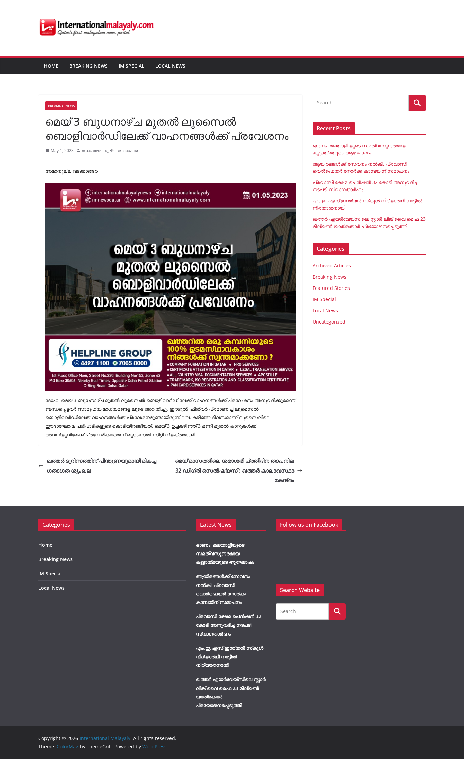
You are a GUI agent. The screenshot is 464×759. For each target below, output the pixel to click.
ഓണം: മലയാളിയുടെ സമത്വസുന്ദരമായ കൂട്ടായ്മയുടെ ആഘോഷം (225, 553)
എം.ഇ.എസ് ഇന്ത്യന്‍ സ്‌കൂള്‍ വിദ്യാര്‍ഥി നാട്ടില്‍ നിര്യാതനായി (229, 656)
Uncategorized (329, 321)
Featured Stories (331, 288)
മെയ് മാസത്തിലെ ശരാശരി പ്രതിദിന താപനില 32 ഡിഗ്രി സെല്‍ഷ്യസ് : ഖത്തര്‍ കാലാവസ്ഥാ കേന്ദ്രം (234, 470)
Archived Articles (332, 265)
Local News (170, 66)
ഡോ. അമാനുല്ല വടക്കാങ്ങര (110, 150)
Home (51, 66)
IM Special (131, 66)
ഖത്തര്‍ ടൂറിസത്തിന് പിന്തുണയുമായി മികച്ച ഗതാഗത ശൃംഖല (101, 465)
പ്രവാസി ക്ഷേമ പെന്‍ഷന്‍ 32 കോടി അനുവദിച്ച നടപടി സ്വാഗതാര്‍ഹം (228, 625)
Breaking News (88, 66)
